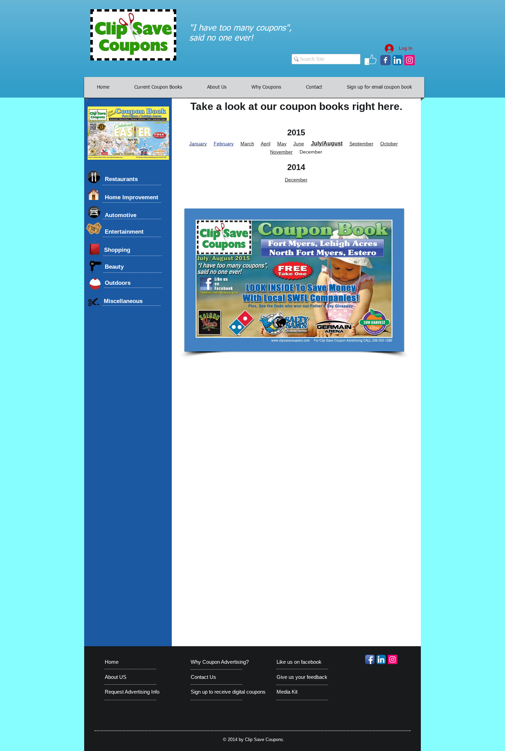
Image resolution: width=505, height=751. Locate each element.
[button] (294, 280)
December (296, 179)
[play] (387, 345)
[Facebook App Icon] (369, 659)
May (282, 143)
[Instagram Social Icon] (409, 60)
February (224, 143)
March (247, 143)
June (298, 143)
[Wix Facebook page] (385, 60)
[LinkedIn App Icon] (397, 60)
